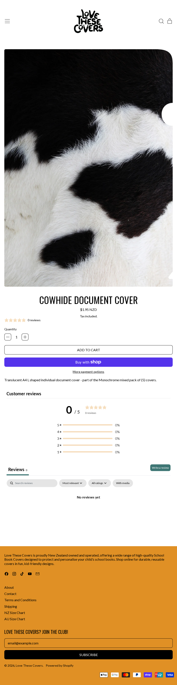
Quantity (10, 329)
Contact (10, 594)
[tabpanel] (88, 511)
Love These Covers (29, 665)
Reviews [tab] (17, 469)
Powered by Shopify (59, 665)
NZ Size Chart (14, 613)
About (9, 587)
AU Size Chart (14, 619)
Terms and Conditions (20, 600)
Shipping (10, 606)
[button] (161, 21)
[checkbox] (123, 483)
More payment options (88, 371)
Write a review (160, 467)
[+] (25, 337)
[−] (7, 337)
